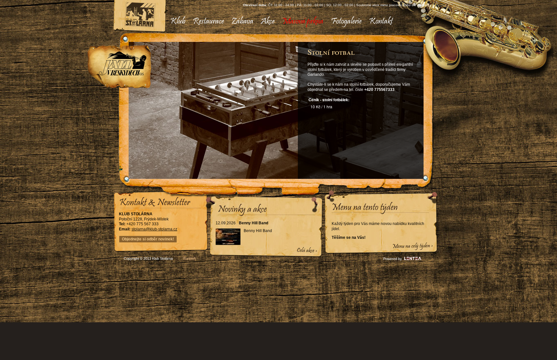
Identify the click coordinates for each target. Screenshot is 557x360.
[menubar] (279, 21)
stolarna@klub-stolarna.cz (154, 229)
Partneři (189, 258)
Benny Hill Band (253, 223)
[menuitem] (178, 21)
